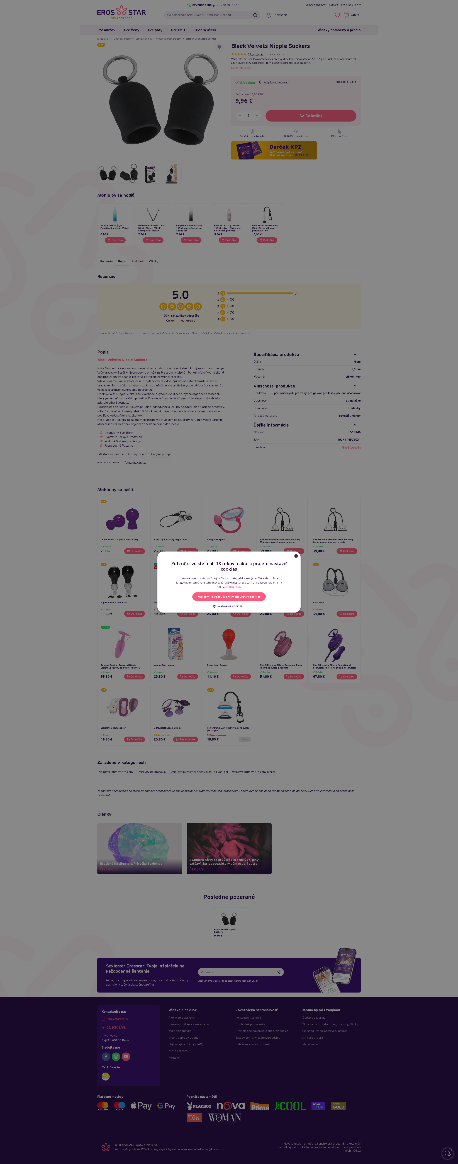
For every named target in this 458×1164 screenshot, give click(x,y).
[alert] (229, 582)
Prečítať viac (233, 586)
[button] (229, 606)
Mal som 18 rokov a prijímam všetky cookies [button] (229, 596)
